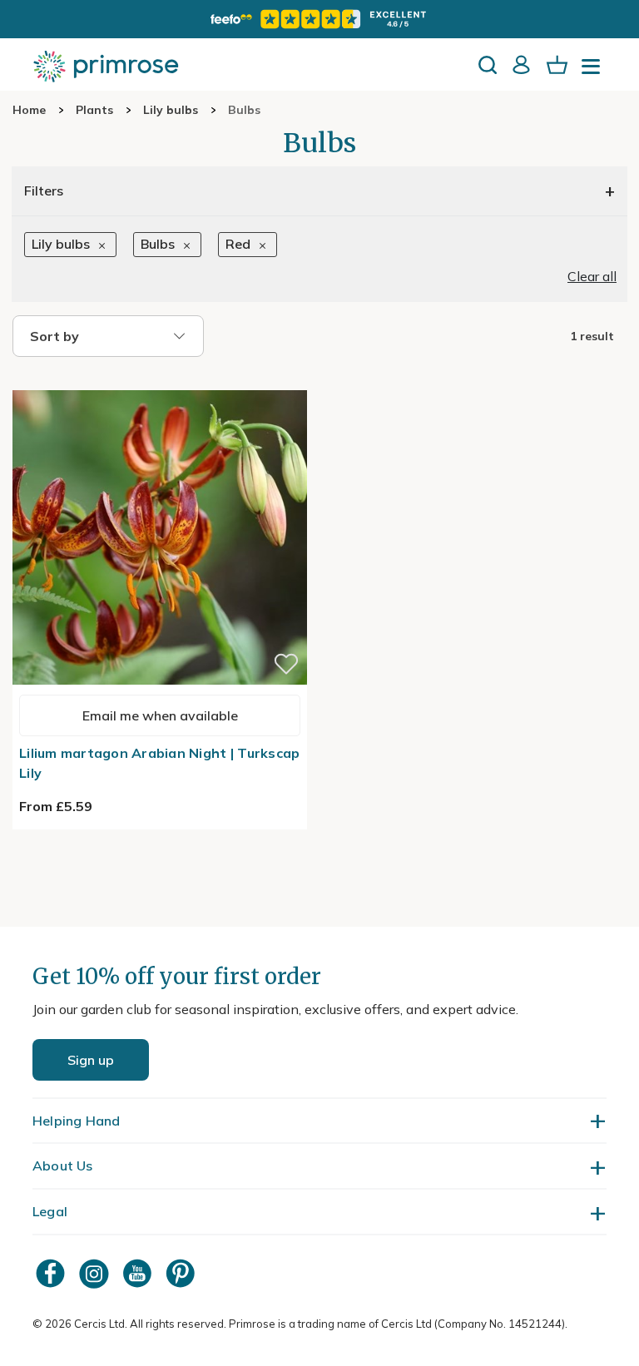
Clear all (592, 276)
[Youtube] (139, 1273)
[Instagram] (96, 1273)
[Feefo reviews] (319, 19)
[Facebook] (52, 1273)
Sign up (90, 1060)
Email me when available (160, 715)
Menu (594, 71)
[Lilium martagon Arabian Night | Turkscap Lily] (159, 380)
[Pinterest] (182, 1273)
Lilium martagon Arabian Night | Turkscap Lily (159, 763)
